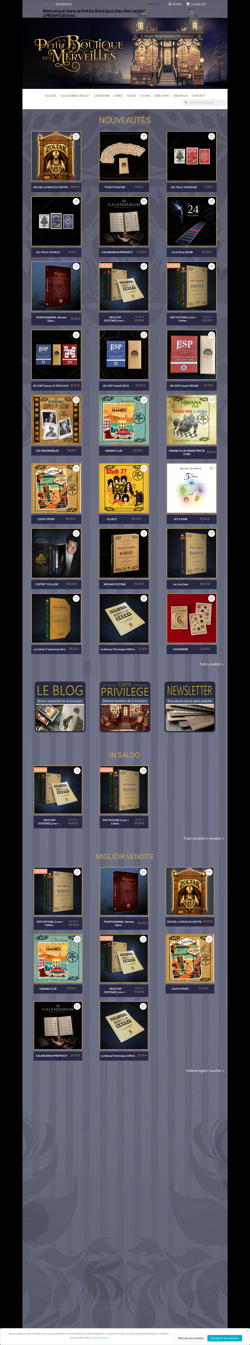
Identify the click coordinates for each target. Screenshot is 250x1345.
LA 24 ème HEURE (182, 252)
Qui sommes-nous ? (75, 96)
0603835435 (63, 4)
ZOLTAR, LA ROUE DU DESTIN (50, 187)
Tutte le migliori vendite (205, 1071)
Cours (145, 96)
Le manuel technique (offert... (119, 649)
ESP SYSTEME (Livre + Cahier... (183, 319)
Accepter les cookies (225, 1338)
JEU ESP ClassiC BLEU (116, 385)
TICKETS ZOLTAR (115, 187)
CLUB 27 (112, 519)
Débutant (161, 96)
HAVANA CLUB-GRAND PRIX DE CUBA (187, 452)
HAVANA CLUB (113, 450)
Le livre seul (180, 584)
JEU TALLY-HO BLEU (48, 252)
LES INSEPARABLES (47, 450)
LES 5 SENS (180, 519)
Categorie (102, 96)
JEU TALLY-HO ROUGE (184, 187)
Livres (118, 96)
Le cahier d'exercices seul (50, 649)
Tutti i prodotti (212, 664)
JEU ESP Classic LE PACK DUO (50, 385)
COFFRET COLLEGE (47, 584)
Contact (198, 96)
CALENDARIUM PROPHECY (117, 252)
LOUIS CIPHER (45, 519)
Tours (131, 96)
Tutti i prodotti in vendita (204, 839)
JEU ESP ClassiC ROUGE (184, 385)
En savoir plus (99, 1338)
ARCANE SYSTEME (115, 584)
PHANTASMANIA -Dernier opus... (51, 319)
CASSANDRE (180, 649)
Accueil (51, 96)
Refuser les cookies (191, 1338)
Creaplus (180, 96)
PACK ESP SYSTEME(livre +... (115, 319)
